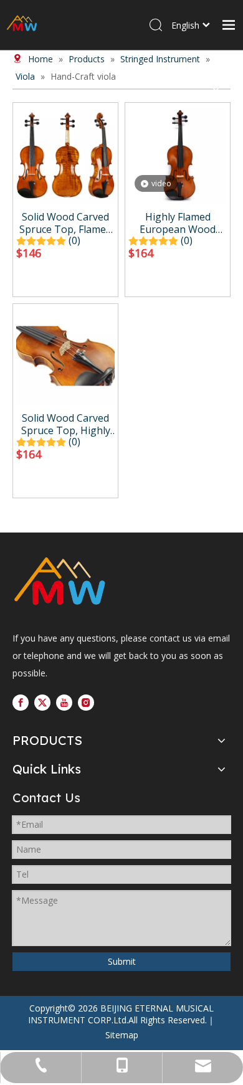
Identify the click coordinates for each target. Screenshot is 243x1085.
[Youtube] (64, 702)
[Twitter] (42, 702)
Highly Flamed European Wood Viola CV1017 (178, 223)
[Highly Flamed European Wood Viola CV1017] (177, 154)
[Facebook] (20, 702)
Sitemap (121, 1035)
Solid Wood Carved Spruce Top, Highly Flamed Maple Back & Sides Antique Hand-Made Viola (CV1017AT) (65, 424)
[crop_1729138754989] (59, 583)
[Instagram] (86, 702)
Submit (122, 961)
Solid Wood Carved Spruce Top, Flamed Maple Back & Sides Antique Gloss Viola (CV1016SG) (65, 223)
